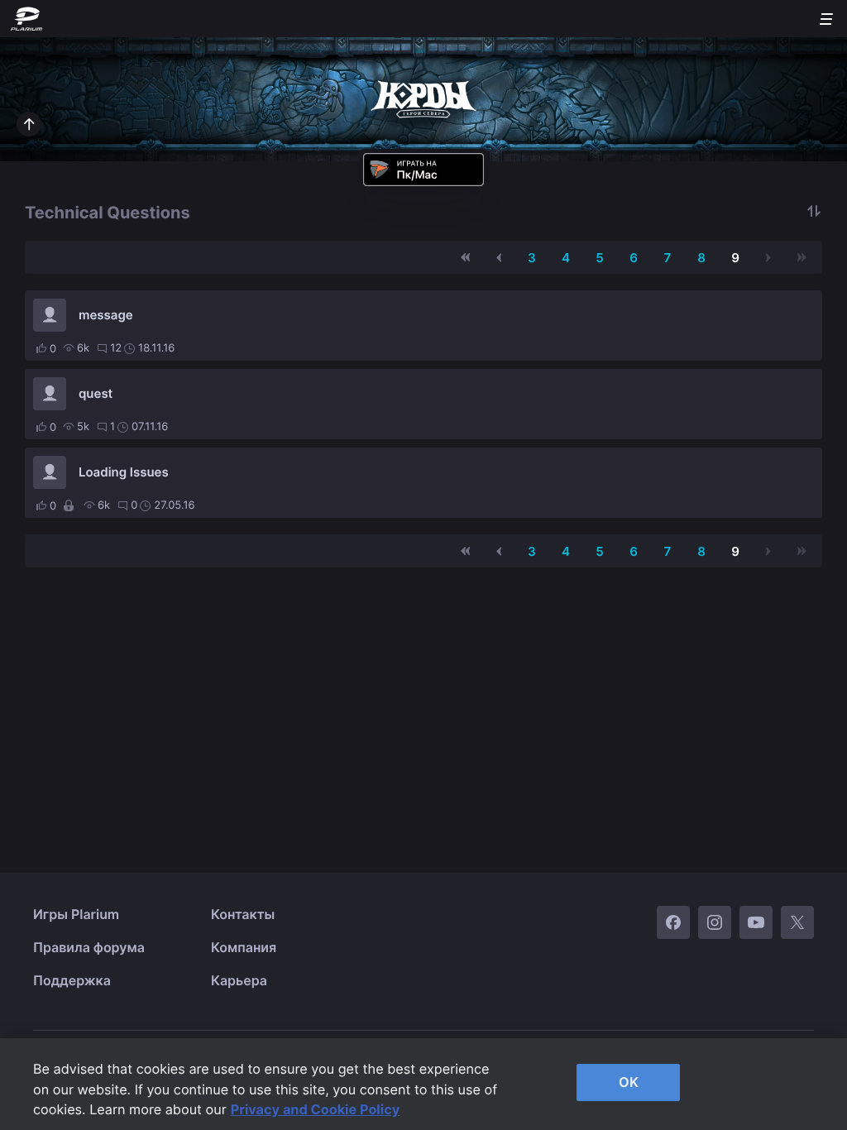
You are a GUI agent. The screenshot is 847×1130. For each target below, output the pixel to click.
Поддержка (72, 980)
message (106, 315)
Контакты (243, 914)
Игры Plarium (76, 914)
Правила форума (89, 947)
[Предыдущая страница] (498, 257)
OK (629, 1082)
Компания (243, 947)
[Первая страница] (465, 257)
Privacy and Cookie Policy (315, 1109)
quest (95, 393)
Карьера (239, 980)
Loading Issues (124, 472)
